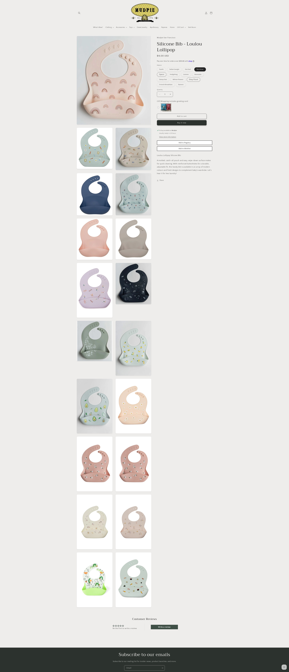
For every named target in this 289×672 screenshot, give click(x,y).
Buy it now (181, 123)
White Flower (179, 80)
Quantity (160, 90)
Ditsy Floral (193, 80)
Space (161, 74)
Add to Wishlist (185, 149)
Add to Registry (185, 143)
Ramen (182, 85)
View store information (167, 137)
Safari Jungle (175, 70)
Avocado (199, 75)
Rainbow (200, 69)
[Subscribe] (162, 668)
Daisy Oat (164, 80)
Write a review (164, 627)
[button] (79, 13)
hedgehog (175, 75)
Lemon (187, 75)
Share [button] (162, 180)
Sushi (162, 70)
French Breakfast (167, 85)
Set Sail (189, 70)
